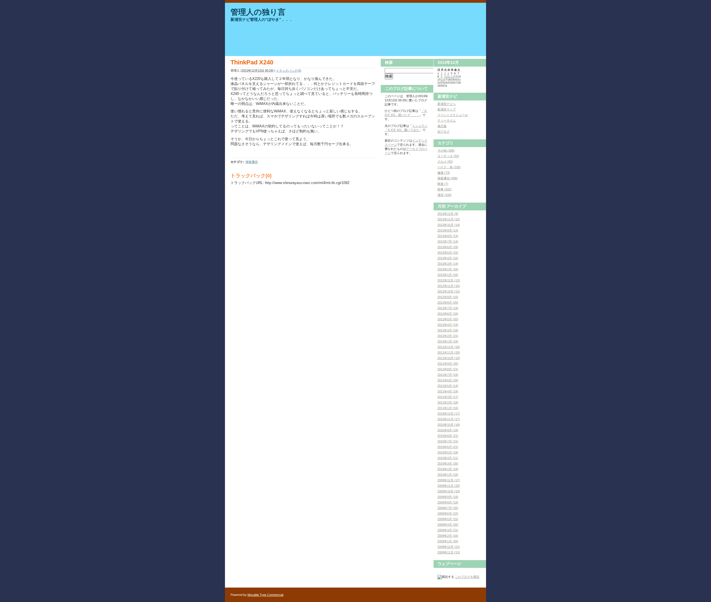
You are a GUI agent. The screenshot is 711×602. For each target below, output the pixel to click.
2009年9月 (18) (447, 496)
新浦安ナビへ (446, 103)
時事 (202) (444, 189)
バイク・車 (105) (449, 167)
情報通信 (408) (447, 178)
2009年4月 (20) (447, 524)
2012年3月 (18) (447, 330)
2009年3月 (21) (447, 530)
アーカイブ (456, 206)
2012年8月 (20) (447, 302)
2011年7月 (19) (447, 374)
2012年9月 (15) (447, 297)
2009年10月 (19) (448, 491)
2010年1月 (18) (447, 474)
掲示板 (442, 126)
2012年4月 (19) (447, 324)
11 (448, 76)
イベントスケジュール (452, 115)
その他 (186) (446, 150)
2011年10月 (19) (448, 358)
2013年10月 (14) (448, 224)
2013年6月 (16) (447, 247)
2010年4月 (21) (447, 458)
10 (445, 76)
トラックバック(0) (288, 70)
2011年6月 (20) (447, 380)
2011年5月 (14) (447, 385)
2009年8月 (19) (447, 502)
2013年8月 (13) (447, 236)
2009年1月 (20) (447, 541)
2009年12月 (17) (448, 480)
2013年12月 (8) (447, 213)
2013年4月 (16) (447, 258)
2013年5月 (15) (447, 252)
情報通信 (252, 161)
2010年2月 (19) (447, 469)
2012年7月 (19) (447, 308)
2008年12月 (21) (448, 546)
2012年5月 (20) (447, 319)
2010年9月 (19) (447, 430)
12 (452, 76)
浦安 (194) (444, 195)
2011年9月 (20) (447, 363)
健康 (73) (443, 172)
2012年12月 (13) (448, 280)
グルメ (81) (445, 161)
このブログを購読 (467, 576)
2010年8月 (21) (447, 435)
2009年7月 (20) (447, 508)
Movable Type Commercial (265, 594)
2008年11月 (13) (448, 552)
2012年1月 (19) (447, 341)
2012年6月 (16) (447, 313)
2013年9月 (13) (447, 230)
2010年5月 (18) (447, 452)
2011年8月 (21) (447, 369)
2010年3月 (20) (447, 463)
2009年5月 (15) (447, 519)
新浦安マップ (446, 109)
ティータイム (446, 120)
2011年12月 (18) (448, 347)
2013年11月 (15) (448, 219)
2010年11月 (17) (448, 419)
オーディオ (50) (448, 156)
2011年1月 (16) (447, 408)
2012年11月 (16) (448, 286)
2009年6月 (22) (447, 513)
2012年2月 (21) (447, 335)
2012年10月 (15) (448, 291)
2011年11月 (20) (448, 352)
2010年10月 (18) (448, 424)
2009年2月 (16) (447, 535)
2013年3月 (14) (447, 263)
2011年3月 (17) (447, 397)
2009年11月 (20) (448, 485)
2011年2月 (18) (447, 402)
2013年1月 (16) (447, 274)
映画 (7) (442, 183)
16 (442, 79)
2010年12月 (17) (448, 413)
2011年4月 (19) (447, 391)
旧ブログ (443, 131)
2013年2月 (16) (447, 269)
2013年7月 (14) (447, 241)
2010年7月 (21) (447, 441)
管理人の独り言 (258, 12)
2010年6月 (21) (447, 447)
